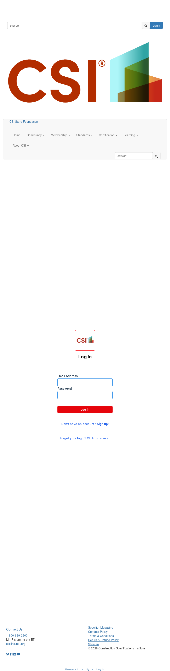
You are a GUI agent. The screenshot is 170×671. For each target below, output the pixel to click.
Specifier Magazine (100, 627)
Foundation (30, 121)
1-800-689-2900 (17, 635)
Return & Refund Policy (103, 640)
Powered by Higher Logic (85, 669)
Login (156, 25)
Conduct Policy (98, 631)
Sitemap (93, 644)
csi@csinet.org (16, 644)
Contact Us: (14, 629)
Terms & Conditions (101, 636)
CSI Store (16, 121)
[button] (36, 135)
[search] (146, 25)
